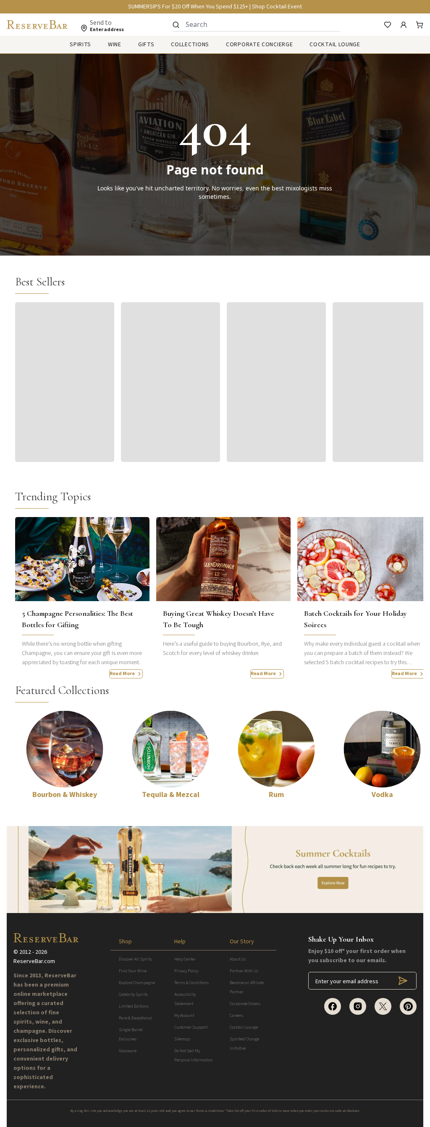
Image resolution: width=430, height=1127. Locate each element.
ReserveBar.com (34, 961)
